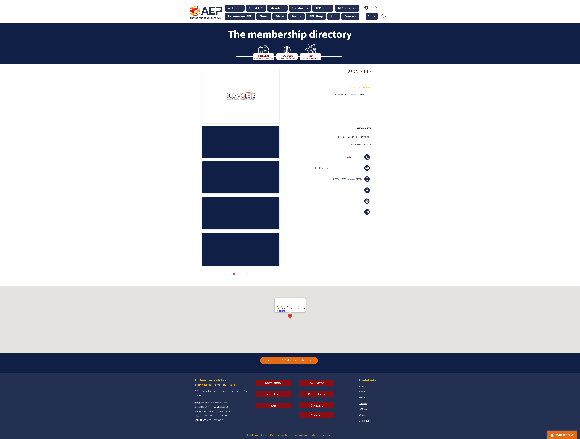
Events (362, 397)
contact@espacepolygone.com (214, 403)
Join (361, 385)
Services (363, 403)
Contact (363, 415)
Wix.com (275, 435)
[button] (256, 8)
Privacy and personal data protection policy (311, 435)
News (362, 391)
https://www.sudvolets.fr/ (347, 179)
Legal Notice (285, 435)
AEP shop (364, 409)
